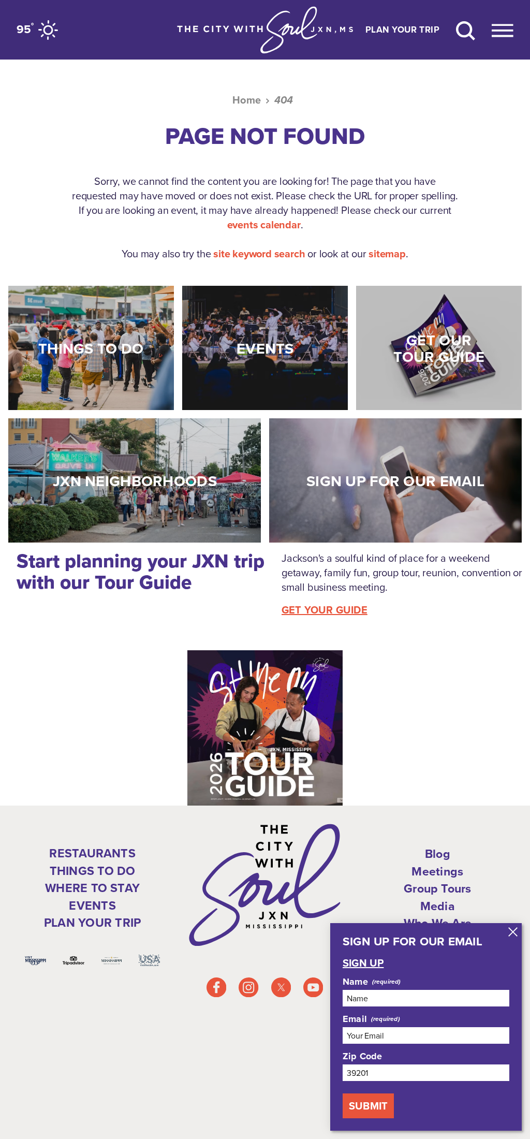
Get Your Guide (324, 610)
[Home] (265, 29)
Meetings (437, 871)
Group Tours (438, 888)
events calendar (264, 224)
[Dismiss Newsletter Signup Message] (513, 932)
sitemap (387, 253)
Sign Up (363, 963)
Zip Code (362, 1056)
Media (437, 906)
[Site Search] (465, 29)
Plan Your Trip (402, 30)
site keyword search (259, 253)
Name (355, 981)
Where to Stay (92, 888)
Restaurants (92, 853)
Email (355, 1019)
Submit (368, 1106)
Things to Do (93, 871)
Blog (437, 854)
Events (92, 905)
